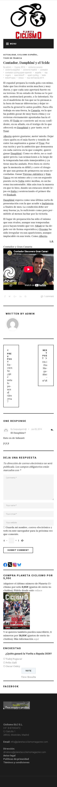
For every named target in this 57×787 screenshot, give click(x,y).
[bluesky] (19, 565)
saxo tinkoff (19, 75)
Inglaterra (47, 203)
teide (44, 75)
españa (38, 73)
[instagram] (15, 565)
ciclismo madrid (30, 70)
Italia (14, 191)
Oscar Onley (13, 666)
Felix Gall (11, 662)
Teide (16, 120)
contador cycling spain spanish (18, 73)
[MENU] (6, 43)
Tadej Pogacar (14, 658)
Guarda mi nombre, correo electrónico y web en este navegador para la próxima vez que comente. (28, 531)
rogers (8, 75)
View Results (28, 676)
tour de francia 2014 (35, 78)
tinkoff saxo (10, 78)
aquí (36, 638)
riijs (46, 73)
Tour (6, 130)
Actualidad (9, 55)
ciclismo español (12, 70)
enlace (38, 590)
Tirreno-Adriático (33, 174)
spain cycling (33, 75)
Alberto (7, 136)
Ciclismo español (27, 55)
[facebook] (5, 565)
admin (8, 67)
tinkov (21, 78)
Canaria (35, 110)
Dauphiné (22, 127)
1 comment (49, 296)
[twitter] (10, 565)
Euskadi (11, 194)
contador (44, 70)
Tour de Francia (12, 58)
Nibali (38, 225)
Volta (21, 180)
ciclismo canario (35, 67)
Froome (43, 229)
